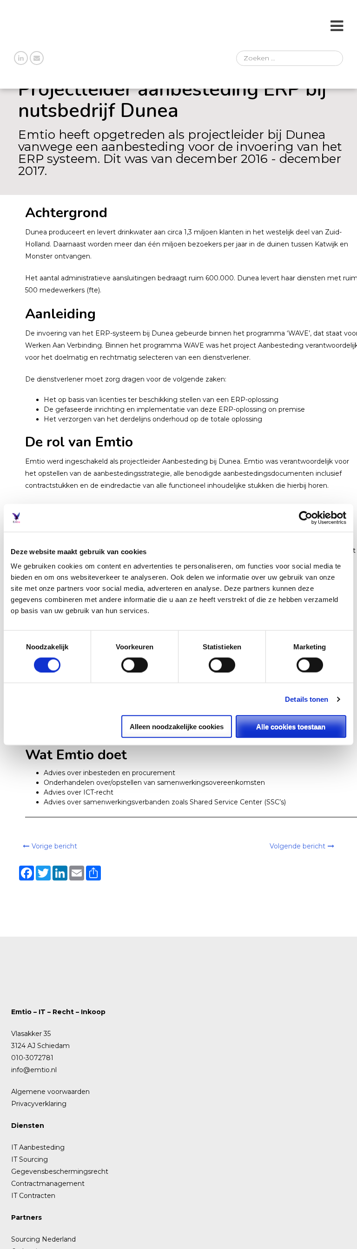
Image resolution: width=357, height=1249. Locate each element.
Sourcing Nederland (43, 1239)
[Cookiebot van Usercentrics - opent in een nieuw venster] (305, 517)
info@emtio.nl (34, 1070)
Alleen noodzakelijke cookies (177, 727)
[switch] (134, 664)
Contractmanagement (48, 1183)
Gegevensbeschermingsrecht (59, 1171)
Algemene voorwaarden (50, 1091)
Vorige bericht (54, 846)
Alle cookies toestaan (290, 727)
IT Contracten (33, 1195)
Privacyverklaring (38, 1104)
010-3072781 (32, 1058)
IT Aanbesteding (38, 1147)
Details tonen (306, 699)
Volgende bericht (297, 846)
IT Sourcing (29, 1159)
